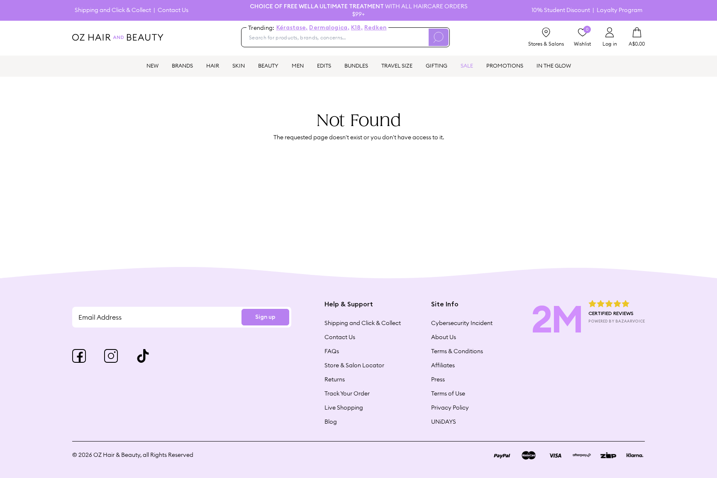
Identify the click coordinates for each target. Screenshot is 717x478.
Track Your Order (347, 393)
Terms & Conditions (457, 351)
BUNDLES (356, 65)
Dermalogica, (329, 28)
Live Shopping (343, 407)
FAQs (331, 351)
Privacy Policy (450, 407)
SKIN (238, 65)
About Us (443, 337)
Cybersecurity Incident (462, 323)
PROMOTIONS (504, 65)
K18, (357, 28)
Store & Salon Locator (354, 365)
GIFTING (436, 65)
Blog (330, 421)
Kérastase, (292, 28)
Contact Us (173, 10)
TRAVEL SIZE (396, 65)
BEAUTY (268, 65)
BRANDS (182, 65)
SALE (467, 65)
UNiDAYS (443, 421)
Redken (375, 28)
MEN (298, 65)
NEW (152, 65)
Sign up (265, 317)
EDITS (324, 65)
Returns (334, 379)
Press (438, 379)
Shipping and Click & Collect (113, 10)
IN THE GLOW (554, 65)
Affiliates (443, 365)
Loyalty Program (619, 10)
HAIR (212, 65)
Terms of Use (448, 393)
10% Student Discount (561, 10)
